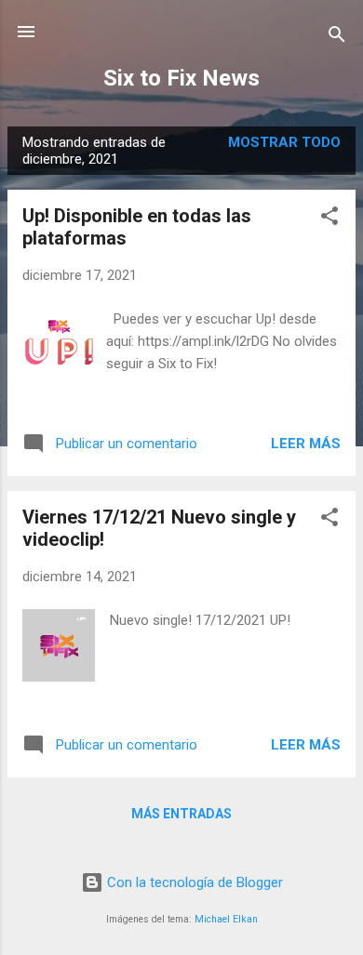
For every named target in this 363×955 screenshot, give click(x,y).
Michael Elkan (226, 919)
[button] (329, 219)
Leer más (306, 443)
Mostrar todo (284, 142)
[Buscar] (337, 37)
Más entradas (181, 813)
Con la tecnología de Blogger (193, 882)
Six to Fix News (181, 78)
